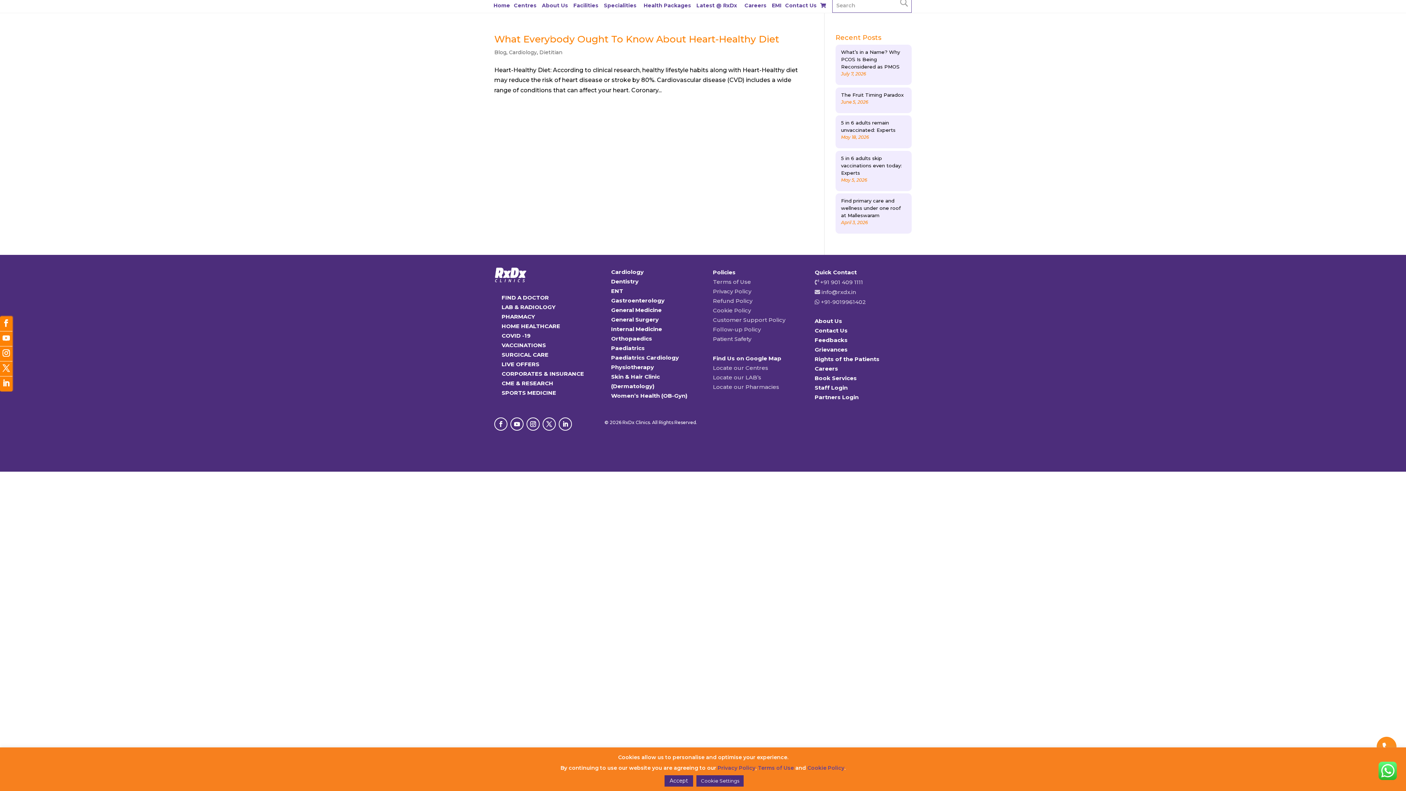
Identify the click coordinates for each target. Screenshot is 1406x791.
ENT (617, 290)
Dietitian (550, 52)
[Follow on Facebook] (500, 424)
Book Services (836, 378)
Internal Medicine (636, 329)
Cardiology (523, 52)
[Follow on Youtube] (517, 424)
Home (502, 5)
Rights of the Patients (847, 359)
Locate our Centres (740, 367)
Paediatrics (628, 348)
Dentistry (625, 281)
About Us (555, 5)
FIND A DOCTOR (525, 297)
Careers (755, 5)
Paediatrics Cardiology (645, 357)
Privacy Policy (732, 291)
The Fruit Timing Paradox (872, 95)
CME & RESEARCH (527, 383)
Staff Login (831, 387)
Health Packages (667, 5)
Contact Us (801, 5)
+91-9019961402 (842, 301)
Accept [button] (679, 780)
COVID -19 (516, 335)
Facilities (585, 5)
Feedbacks (831, 340)
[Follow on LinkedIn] (565, 424)
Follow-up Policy (737, 329)
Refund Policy (732, 300)
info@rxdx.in (839, 292)
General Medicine (636, 310)
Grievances (831, 349)
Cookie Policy (732, 310)
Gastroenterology (638, 300)
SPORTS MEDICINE (529, 392)
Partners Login (837, 397)
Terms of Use (732, 281)
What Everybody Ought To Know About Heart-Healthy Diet (636, 39)
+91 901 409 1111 (841, 282)
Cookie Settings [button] (720, 781)
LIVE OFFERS (520, 364)
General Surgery (635, 319)
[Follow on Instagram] (533, 424)
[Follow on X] (549, 424)
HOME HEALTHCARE (531, 326)
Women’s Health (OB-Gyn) (649, 395)
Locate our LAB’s (737, 377)
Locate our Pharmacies (746, 386)
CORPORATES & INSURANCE (543, 373)
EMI (776, 5)
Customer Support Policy (749, 319)
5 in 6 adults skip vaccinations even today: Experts (871, 165)
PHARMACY (518, 316)
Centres (525, 5)
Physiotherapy (632, 367)
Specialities (620, 5)
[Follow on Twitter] (6, 368)
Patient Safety (732, 338)
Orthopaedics (631, 338)
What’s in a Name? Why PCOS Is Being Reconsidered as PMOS (870, 59)
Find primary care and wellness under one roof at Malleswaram (871, 208)
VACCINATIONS (524, 345)
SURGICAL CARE (525, 354)
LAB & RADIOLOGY (528, 307)
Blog (500, 52)
